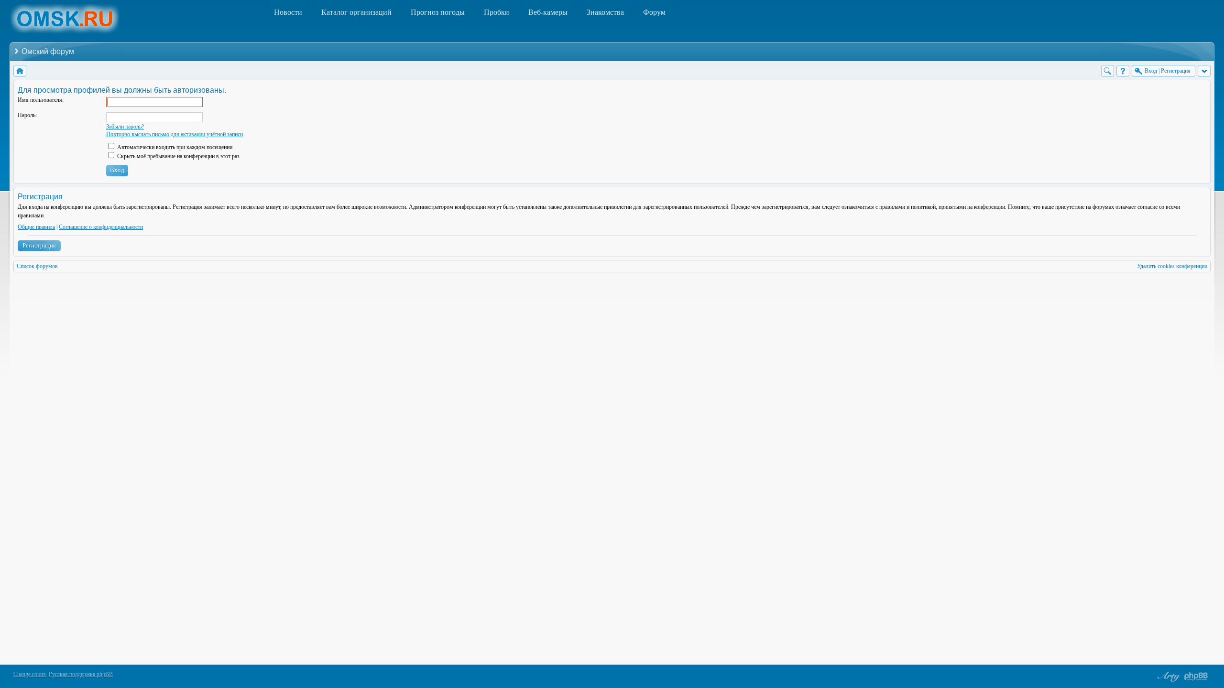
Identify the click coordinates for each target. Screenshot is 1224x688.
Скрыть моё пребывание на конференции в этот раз (178, 156)
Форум (654, 12)
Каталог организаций (356, 12)
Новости (288, 12)
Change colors (29, 674)
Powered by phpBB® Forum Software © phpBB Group (1196, 676)
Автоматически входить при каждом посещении (174, 147)
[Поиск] (1107, 71)
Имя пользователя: (41, 100)
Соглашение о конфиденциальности (101, 227)
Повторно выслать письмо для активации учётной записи (174, 134)
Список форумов (37, 266)
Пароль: (27, 115)
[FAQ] (1122, 71)
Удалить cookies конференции (1172, 266)
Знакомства (605, 12)
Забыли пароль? (125, 126)
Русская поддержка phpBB (81, 674)
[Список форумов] (19, 71)
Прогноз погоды (438, 12)
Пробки (496, 12)
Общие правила (36, 227)
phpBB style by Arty (1167, 676)
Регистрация (39, 245)
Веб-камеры (548, 12)
